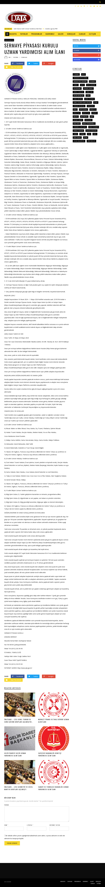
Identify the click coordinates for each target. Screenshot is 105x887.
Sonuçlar (71, 34)
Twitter (76, 46)
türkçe (82, 134)
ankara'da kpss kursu (80, 78)
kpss (75, 109)
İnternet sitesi (55, 825)
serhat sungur (78, 130)
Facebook (76, 50)
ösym (85, 137)
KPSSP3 (94, 113)
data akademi (91, 85)
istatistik (91, 106)
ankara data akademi (80, 81)
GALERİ (61, 34)
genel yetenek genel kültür (82, 102)
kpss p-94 (86, 113)
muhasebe (88, 120)
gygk (95, 102)
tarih (75, 134)
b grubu (92, 81)
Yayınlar (24, 34)
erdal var (89, 92)
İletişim (92, 34)
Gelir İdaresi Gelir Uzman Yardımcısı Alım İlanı (28, 29)
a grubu (76, 74)
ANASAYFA (13, 34)
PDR (56, 29)
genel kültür (78, 99)
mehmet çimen (78, 120)
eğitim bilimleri (78, 95)
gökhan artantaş (79, 106)
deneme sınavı (88, 88)
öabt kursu (77, 137)
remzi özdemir (93, 127)
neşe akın (77, 123)
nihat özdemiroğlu (89, 123)
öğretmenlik (91, 141)
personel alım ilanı (80, 127)
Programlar (36, 34)
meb (92, 116)
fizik (88, 95)
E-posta (30, 825)
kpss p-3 (93, 109)
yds (89, 134)
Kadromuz (50, 34)
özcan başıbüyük (79, 141)
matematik (84, 116)
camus (76, 85)
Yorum (6, 805)
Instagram (77, 59)
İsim (6, 825)
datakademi (77, 88)
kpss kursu (83, 109)
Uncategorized (9, 40)
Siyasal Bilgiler (91, 130)
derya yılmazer (78, 92)
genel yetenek (89, 99)
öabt (95, 134)
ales (83, 74)
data (82, 85)
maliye (76, 116)
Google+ (76, 55)
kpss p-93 (77, 113)
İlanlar (82, 34)
